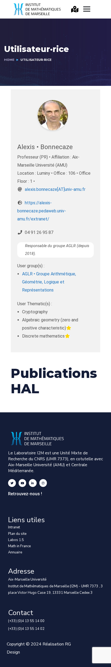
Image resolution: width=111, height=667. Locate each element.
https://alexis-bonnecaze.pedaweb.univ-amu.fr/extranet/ (41, 211)
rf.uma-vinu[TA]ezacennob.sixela (55, 189)
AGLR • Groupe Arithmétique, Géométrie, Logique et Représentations (49, 282)
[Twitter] (12, 483)
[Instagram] (43, 483)
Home (9, 60)
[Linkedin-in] (33, 483)
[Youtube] (22, 483)
